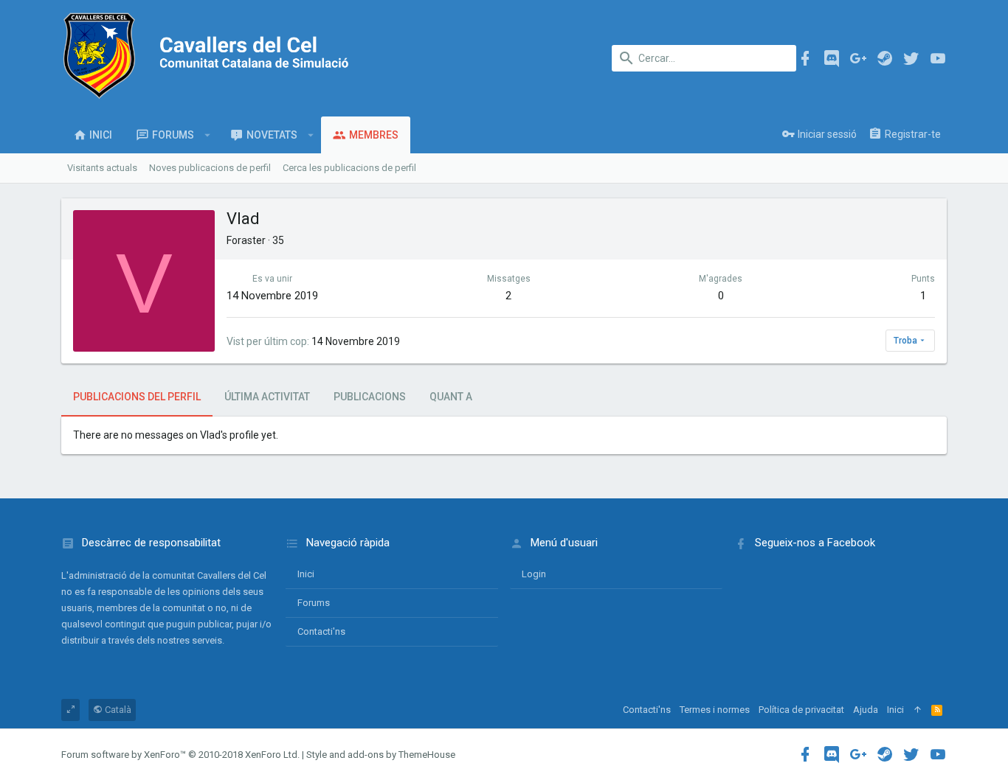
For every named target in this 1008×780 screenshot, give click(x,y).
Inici (305, 573)
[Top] (917, 710)
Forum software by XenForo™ (180, 754)
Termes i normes (715, 709)
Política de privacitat (801, 709)
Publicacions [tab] (370, 397)
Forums (313, 602)
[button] (207, 135)
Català (117, 709)
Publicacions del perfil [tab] (137, 397)
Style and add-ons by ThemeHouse (380, 754)
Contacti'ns (321, 631)
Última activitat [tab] (267, 397)
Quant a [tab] (450, 397)
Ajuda (865, 709)
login (534, 573)
